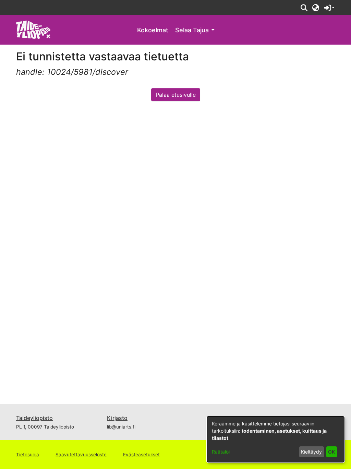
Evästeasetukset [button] (141, 454)
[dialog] (275, 439)
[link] (33, 29)
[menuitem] (194, 30)
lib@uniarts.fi (121, 427)
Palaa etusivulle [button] (176, 94)
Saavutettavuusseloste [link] (81, 454)
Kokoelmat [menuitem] (152, 30)
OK (331, 452)
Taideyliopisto (34, 417)
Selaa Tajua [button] (192, 30)
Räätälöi (221, 452)
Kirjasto (117, 417)
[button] (304, 7)
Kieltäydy (311, 452)
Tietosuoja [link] (27, 454)
